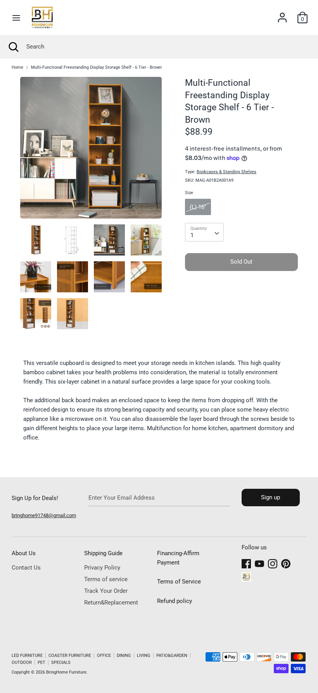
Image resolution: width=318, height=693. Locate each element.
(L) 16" (198, 206)
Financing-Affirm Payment (178, 558)
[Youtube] (259, 562)
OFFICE (104, 655)
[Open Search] (13, 47)
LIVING (143, 655)
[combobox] (204, 232)
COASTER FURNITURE (69, 655)
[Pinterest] (285, 562)
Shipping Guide (103, 553)
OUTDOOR (22, 662)
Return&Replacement (111, 602)
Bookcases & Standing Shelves (226, 171)
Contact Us (26, 567)
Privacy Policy (102, 567)
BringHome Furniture (66, 672)
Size (189, 192)
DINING (124, 655)
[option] (91, 150)
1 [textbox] (192, 235)
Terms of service (106, 579)
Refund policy (174, 600)
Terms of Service (179, 581)
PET (41, 662)
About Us (24, 553)
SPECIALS (61, 662)
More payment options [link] (241, 303)
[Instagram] (272, 562)
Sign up (270, 497)
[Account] (282, 14)
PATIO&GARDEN (171, 655)
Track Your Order (106, 590)
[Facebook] (246, 562)
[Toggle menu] (16, 18)
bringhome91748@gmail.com (44, 515)
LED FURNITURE (27, 655)
